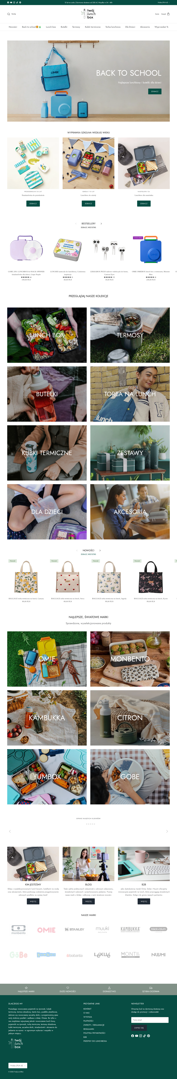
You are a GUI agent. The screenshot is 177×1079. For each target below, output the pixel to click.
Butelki (64, 26)
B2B (85, 1037)
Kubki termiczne (93, 26)
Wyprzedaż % (161, 26)
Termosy (76, 26)
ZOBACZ (154, 91)
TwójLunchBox (18, 1072)
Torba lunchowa (112, 26)
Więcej (33, 901)
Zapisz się (139, 1028)
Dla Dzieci (130, 26)
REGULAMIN (88, 1029)
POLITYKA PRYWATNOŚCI (94, 1033)
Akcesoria (145, 26)
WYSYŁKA (87, 1017)
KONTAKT (87, 1008)
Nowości (13, 26)
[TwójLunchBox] (88, 14)
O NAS (86, 1012)
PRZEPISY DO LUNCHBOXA (95, 1041)
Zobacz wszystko (88, 227)
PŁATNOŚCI (88, 1021)
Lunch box (51, 26)
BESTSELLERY (88, 223)
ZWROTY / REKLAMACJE (93, 1025)
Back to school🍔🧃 (31, 26)
